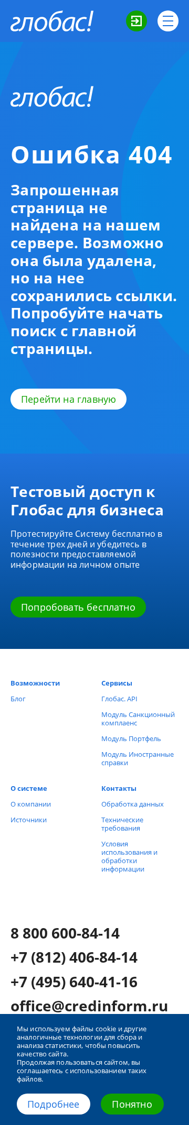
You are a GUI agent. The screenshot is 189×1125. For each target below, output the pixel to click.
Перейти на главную (68, 399)
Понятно (132, 1104)
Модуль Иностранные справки (137, 758)
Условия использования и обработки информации (129, 856)
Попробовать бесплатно (78, 607)
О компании (30, 804)
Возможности (35, 683)
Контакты (118, 788)
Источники (28, 819)
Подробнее (53, 1104)
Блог (18, 698)
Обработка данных (132, 804)
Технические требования (122, 823)
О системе (28, 788)
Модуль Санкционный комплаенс (138, 718)
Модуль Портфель (131, 738)
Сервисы (116, 683)
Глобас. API (119, 698)
